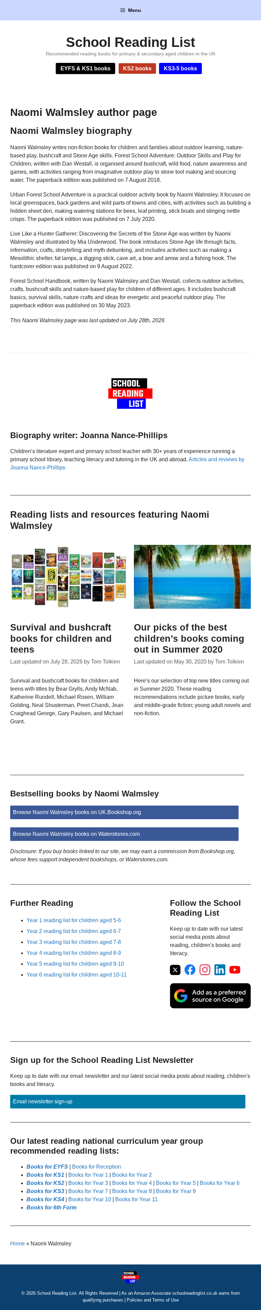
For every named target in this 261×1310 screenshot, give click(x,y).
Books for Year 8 (132, 1191)
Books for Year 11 (136, 1199)
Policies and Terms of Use (153, 1300)
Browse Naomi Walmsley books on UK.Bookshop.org (77, 812)
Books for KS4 (45, 1199)
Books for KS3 (45, 1191)
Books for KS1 (45, 1175)
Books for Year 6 (220, 1183)
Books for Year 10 (89, 1199)
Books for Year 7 (88, 1191)
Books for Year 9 (176, 1191)
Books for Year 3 (88, 1183)
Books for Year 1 (88, 1175)
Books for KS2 (45, 1183)
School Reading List (130, 42)
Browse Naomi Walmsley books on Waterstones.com (76, 834)
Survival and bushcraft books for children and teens (61, 638)
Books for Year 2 (132, 1175)
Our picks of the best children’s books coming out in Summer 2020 (189, 638)
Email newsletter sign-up (42, 1101)
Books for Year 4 (132, 1183)
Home (17, 1243)
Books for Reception (96, 1167)
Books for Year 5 (176, 1183)
